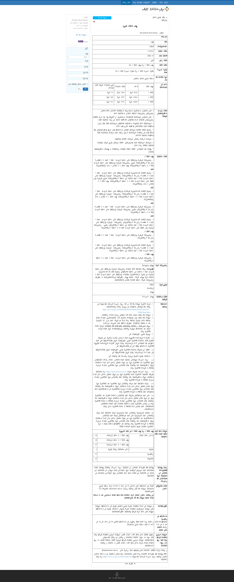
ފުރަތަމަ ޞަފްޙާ (164, 2)
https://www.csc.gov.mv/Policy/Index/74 (117, 557)
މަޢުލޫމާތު (154, 2)
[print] (94, 21)
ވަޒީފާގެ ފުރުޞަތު (102, 18)
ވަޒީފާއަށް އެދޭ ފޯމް (81, 35)
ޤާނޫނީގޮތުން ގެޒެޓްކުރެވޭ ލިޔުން (141, 2)
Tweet (86, 42)
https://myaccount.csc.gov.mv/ (116, 372)
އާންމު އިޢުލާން (126, 2)
